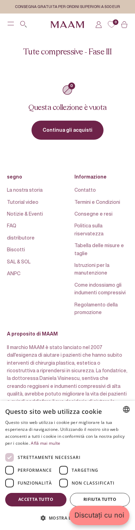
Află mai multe (45, 443)
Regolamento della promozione (96, 308)
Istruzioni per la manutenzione (91, 268)
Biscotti (16, 249)
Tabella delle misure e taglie (99, 249)
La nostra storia (25, 189)
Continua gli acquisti (67, 129)
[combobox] (126, 409)
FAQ (11, 225)
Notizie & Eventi (25, 213)
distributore (21, 237)
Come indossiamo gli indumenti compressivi (100, 288)
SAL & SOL (18, 261)
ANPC (13, 273)
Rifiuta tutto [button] (99, 499)
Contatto (85, 189)
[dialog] (67, 465)
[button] (67, 518)
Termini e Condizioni (97, 202)
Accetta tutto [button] (35, 499)
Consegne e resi (93, 213)
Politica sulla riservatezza (89, 229)
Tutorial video (22, 202)
